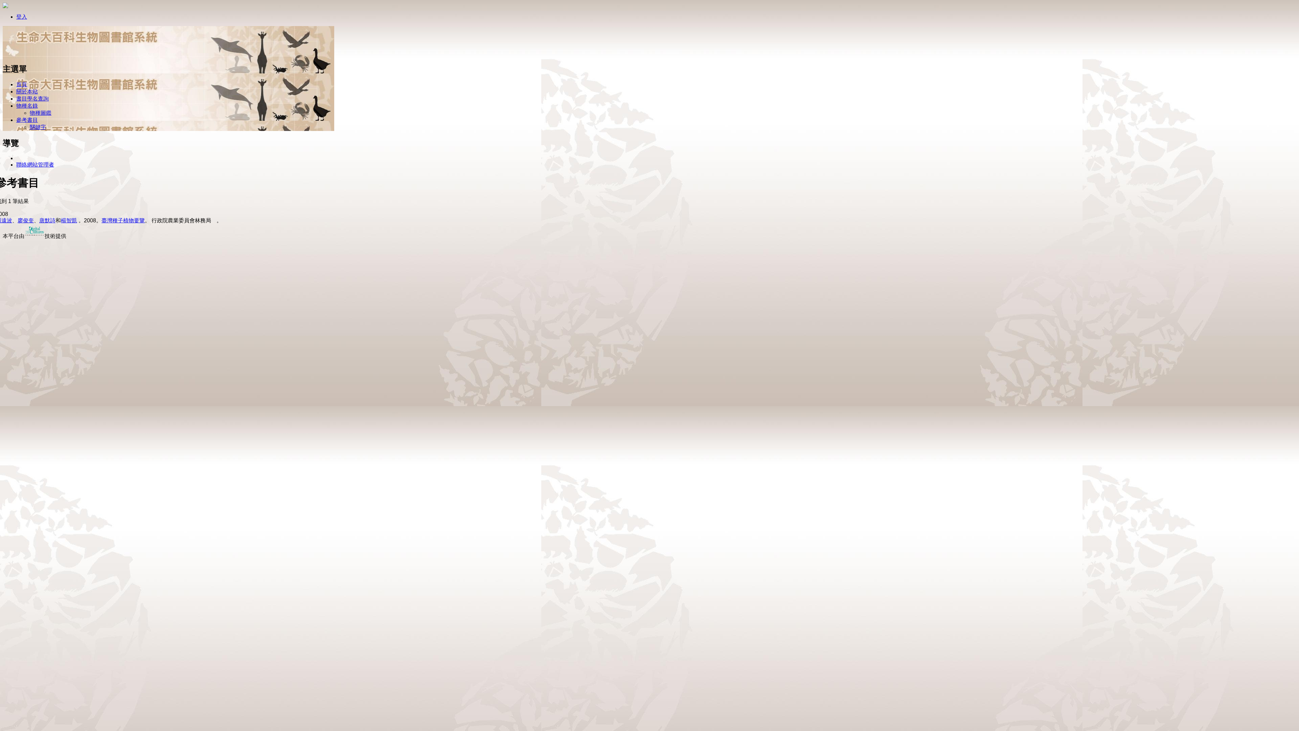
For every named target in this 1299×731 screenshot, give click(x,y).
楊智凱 (69, 220)
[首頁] (25, 55)
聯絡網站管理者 (35, 165)
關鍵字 (38, 127)
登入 (21, 17)
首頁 (21, 84)
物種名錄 (27, 106)
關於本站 (27, 91)
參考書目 (27, 120)
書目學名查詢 (32, 99)
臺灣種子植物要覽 (123, 220)
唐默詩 (47, 220)
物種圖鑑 (40, 113)
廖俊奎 (26, 220)
